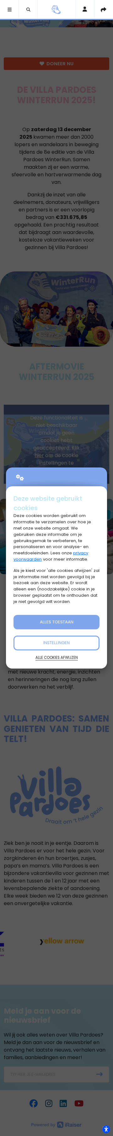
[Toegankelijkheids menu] (106, 1129)
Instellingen (56, 643)
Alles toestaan (56, 622)
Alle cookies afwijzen (56, 657)
